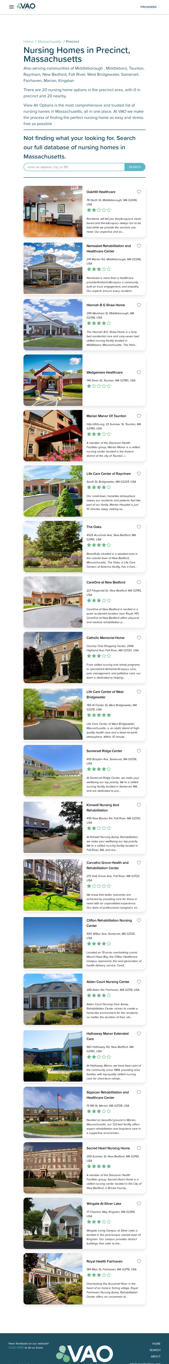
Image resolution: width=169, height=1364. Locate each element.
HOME (156, 1344)
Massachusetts (49, 41)
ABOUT (156, 1356)
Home (28, 41)
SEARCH (155, 1350)
